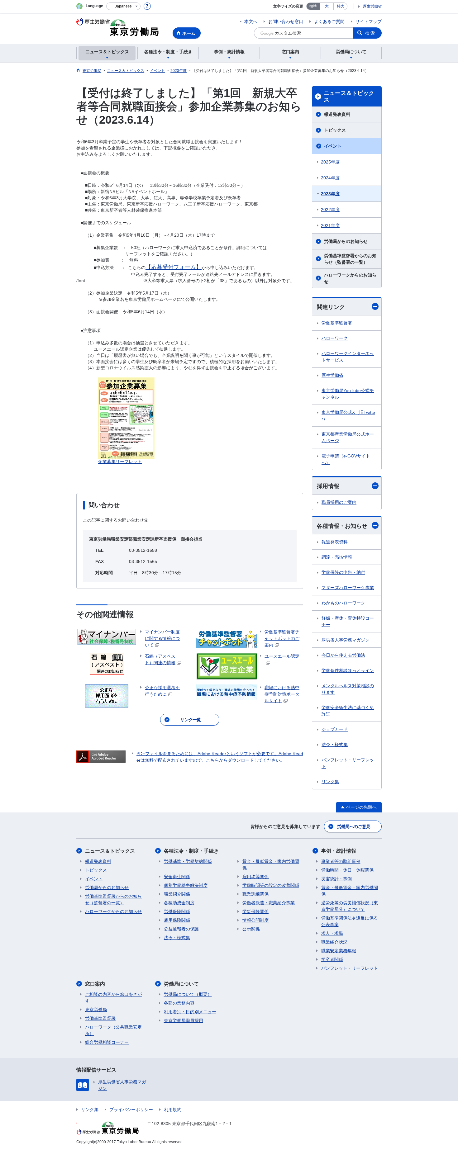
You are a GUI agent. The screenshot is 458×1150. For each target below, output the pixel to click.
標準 (313, 6)
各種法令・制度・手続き (191, 851)
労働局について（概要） (188, 994)
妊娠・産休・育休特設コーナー (348, 621)
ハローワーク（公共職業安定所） (113, 1030)
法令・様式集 (335, 744)
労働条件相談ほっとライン (348, 670)
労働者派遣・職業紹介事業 (268, 902)
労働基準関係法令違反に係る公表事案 (349, 921)
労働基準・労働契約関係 (188, 861)
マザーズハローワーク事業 (348, 587)
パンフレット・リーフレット (348, 763)
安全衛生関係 (177, 876)
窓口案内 (95, 984)
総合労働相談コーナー (107, 1042)
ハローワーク (335, 338)
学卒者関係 (332, 959)
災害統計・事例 (336, 878)
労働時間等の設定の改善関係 (270, 885)
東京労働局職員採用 (183, 1020)
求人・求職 (332, 933)
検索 (370, 33)
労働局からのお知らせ (346, 241)
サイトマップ (368, 21)
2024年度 (330, 177)
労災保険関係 (255, 911)
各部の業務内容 (179, 1003)
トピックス (335, 130)
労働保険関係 (177, 911)
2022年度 (330, 209)
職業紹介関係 (177, 894)
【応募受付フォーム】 (174, 267)
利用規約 (172, 1109)
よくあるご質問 (329, 21)
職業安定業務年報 (338, 950)
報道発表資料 (337, 114)
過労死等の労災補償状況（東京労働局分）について (349, 906)
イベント (332, 146)
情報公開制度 (255, 920)
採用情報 (328, 486)
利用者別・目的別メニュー (190, 1011)
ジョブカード (335, 729)
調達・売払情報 (337, 557)
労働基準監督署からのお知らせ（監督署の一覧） (350, 259)
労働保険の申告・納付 (343, 572)
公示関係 (251, 928)
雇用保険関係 (177, 920)
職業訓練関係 (255, 894)
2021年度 (330, 225)
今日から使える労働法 (343, 655)
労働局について (181, 984)
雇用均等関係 (255, 876)
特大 (340, 6)
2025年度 (330, 161)
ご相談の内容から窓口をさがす (113, 997)
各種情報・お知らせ (342, 526)
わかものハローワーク (343, 602)
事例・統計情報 (338, 851)
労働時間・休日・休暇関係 (347, 870)
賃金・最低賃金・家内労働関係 (270, 864)
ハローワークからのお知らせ (350, 278)
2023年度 (330, 193)
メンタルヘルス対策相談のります (348, 689)
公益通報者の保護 (181, 928)
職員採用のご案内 (339, 502)
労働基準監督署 (337, 322)
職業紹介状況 (334, 941)
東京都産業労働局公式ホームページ (348, 437)
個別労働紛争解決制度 (186, 885)
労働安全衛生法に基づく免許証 (348, 711)
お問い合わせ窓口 (285, 21)
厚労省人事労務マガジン (346, 639)
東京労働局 (96, 1009)
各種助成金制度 (179, 902)
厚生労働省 (372, 6)
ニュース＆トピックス (349, 96)
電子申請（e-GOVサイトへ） (346, 459)
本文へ (250, 21)
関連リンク (331, 307)
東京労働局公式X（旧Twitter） (348, 415)
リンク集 (330, 781)
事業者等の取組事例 (340, 861)
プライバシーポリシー (131, 1109)
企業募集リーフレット (120, 461)
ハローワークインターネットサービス (348, 356)
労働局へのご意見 (353, 826)
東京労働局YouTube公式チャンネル (348, 394)
